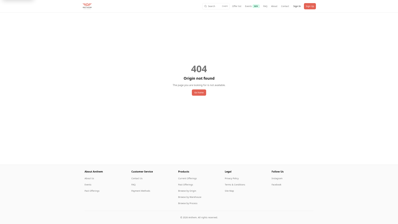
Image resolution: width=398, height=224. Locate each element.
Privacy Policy (232, 178)
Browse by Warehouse (189, 197)
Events (251, 6)
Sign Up (310, 6)
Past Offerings (92, 190)
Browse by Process (187, 203)
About (274, 6)
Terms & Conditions (235, 184)
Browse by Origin (187, 190)
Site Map (229, 190)
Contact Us (137, 178)
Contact (285, 6)
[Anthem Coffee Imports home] (87, 6)
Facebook (276, 184)
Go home (199, 92)
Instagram (277, 178)
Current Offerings (187, 178)
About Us (89, 178)
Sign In (297, 6)
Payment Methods (140, 190)
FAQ (265, 6)
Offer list (236, 6)
